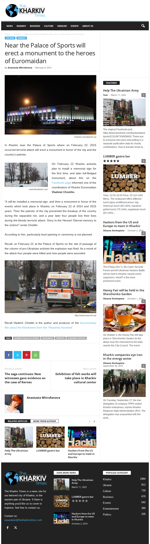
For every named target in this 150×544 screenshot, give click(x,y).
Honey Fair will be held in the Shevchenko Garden (123, 292)
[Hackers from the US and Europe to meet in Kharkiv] (82, 437)
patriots (60, 338)
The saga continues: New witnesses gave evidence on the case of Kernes (25, 378)
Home (7, 34)
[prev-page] (90, 421)
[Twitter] (17, 355)
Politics (107, 514)
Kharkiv (21, 25)
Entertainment (111, 508)
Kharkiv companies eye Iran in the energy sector (123, 356)
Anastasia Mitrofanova (20, 67)
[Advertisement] (99, 10)
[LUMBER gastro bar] (50, 437)
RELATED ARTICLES (17, 421)
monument (47, 338)
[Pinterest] (26, 355)
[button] (143, 26)
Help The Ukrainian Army (16, 452)
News (9, 25)
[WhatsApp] (35, 355)
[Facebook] (8, 355)
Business (35, 25)
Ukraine (62, 25)
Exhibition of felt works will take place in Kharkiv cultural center (75, 378)
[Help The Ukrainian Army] (19, 437)
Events (75, 25)
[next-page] (94, 421)
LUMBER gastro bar (48, 450)
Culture (48, 25)
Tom (105, 94)
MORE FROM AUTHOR (44, 421)
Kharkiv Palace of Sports (26, 338)
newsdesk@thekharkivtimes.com (23, 520)
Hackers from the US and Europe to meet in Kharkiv (81, 454)
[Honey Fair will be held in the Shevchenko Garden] (124, 317)
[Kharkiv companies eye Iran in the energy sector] (124, 383)
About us (87, 25)
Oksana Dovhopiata (113, 230)
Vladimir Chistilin (76, 338)
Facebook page (61, 182)
